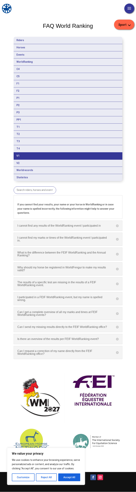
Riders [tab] (20, 40)
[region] (46, 466)
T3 (18, 141)
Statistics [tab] (22, 177)
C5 (17, 76)
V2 (17, 163)
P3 (17, 112)
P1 (17, 97)
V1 (17, 155)
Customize (23, 477)
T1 (18, 127)
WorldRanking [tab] (24, 61)
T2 (18, 134)
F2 (17, 90)
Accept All (69, 477)
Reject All (46, 477)
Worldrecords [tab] (24, 170)
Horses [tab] (20, 47)
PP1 (18, 119)
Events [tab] (20, 54)
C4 (17, 69)
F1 (17, 83)
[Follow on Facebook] (93, 477)
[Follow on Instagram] (100, 477)
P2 (17, 105)
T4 (18, 148)
